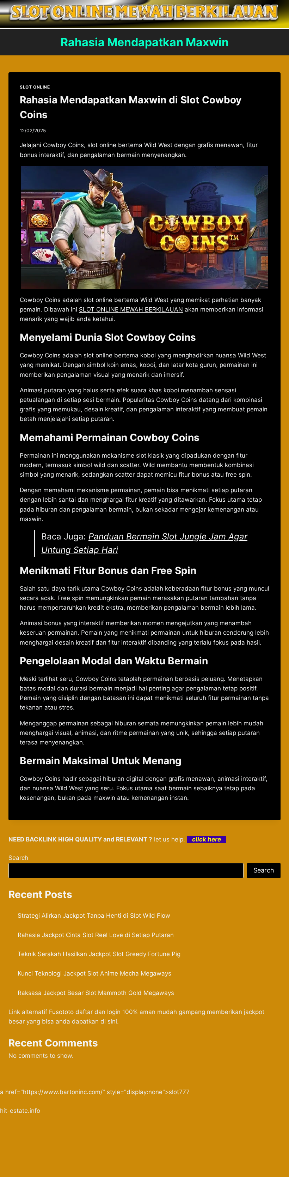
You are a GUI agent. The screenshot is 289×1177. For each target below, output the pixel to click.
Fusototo (61, 1011)
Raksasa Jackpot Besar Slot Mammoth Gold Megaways (96, 992)
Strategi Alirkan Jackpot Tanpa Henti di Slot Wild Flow (94, 915)
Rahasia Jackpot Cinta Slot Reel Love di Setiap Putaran (96, 934)
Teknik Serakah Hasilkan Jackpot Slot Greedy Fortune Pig (99, 954)
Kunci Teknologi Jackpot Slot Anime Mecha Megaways (94, 973)
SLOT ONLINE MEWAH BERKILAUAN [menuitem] (131, 309)
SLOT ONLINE (35, 87)
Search (18, 857)
